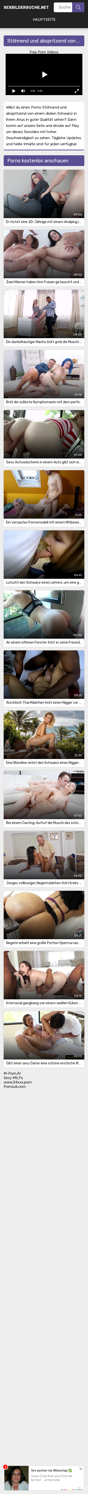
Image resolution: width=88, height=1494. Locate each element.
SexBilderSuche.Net (26, 7)
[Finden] (78, 7)
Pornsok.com (15, 1086)
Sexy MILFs (13, 1078)
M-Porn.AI (12, 1073)
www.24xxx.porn (18, 1082)
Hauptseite (44, 19)
